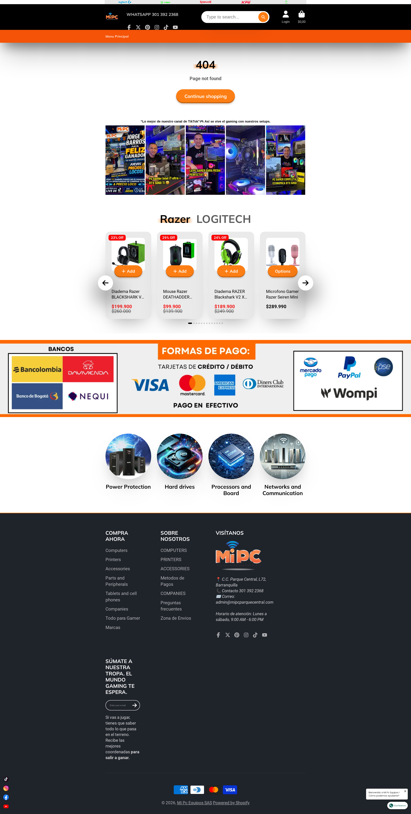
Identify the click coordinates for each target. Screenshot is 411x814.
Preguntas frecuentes (171, 606)
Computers (116, 550)
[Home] (111, 16)
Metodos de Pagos (172, 581)
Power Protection (128, 462)
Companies (116, 609)
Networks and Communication (283, 465)
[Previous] (110, 160)
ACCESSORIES (175, 568)
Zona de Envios (176, 618)
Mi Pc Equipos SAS (194, 802)
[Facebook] (129, 27)
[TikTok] (166, 27)
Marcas (112, 627)
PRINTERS (171, 559)
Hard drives (180, 462)
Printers (113, 559)
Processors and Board (231, 465)
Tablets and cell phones (121, 596)
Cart (302, 17)
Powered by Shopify (231, 802)
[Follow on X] (138, 27)
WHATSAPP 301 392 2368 (152, 14)
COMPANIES (173, 593)
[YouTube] (175, 27)
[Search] (263, 17)
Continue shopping (205, 96)
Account (286, 17)
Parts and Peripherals (116, 581)
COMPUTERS (174, 550)
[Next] (300, 160)
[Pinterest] (147, 27)
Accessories (117, 568)
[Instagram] (156, 27)
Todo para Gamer (122, 618)
